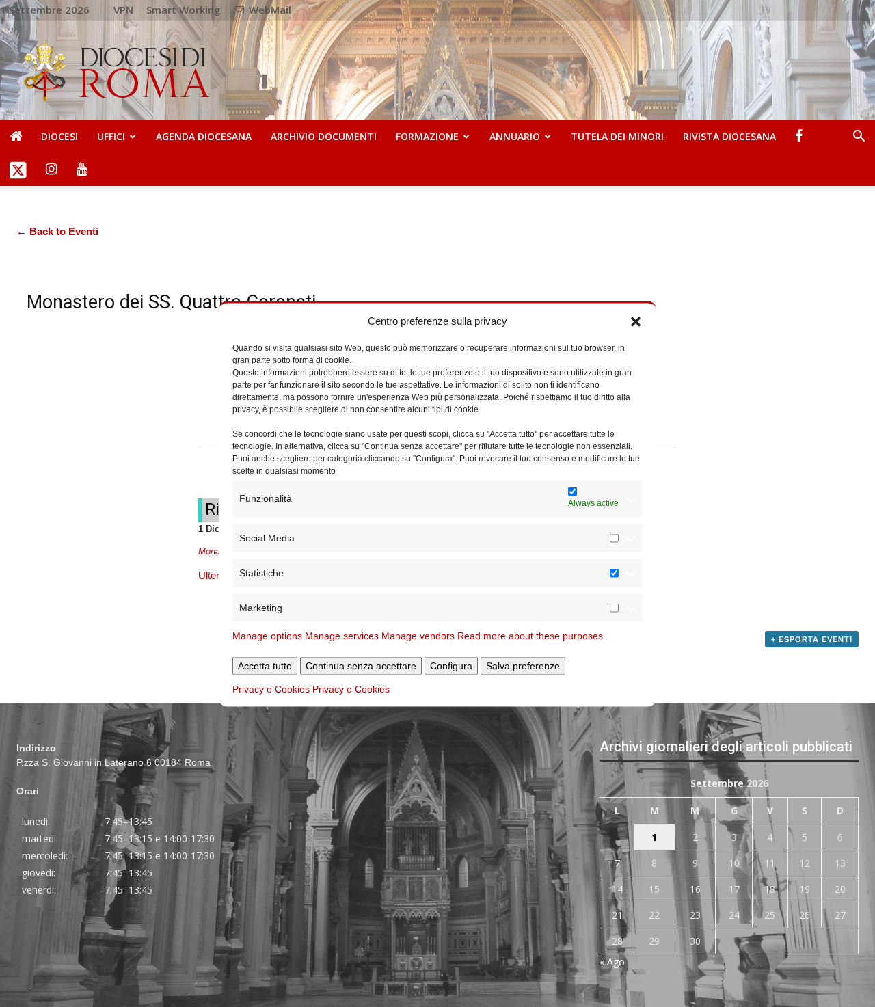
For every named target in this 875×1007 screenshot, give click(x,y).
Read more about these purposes (530, 635)
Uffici (111, 136)
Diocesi (59, 136)
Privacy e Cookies (271, 688)
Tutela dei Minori (617, 136)
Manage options (267, 635)
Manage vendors (418, 635)
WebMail (268, 9)
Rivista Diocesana (729, 136)
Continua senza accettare (361, 665)
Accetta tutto (265, 665)
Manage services (342, 635)
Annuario (514, 136)
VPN (123, 9)
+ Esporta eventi (811, 639)
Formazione (427, 136)
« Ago (612, 961)
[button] (636, 320)
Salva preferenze (523, 665)
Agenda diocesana (204, 136)
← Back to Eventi (57, 231)
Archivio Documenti (324, 136)
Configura (451, 665)
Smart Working (183, 9)
